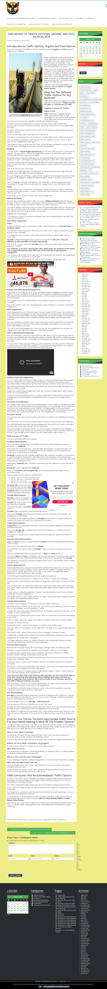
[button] (61, 487)
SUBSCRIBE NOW (62, 502)
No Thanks (62, 505)
